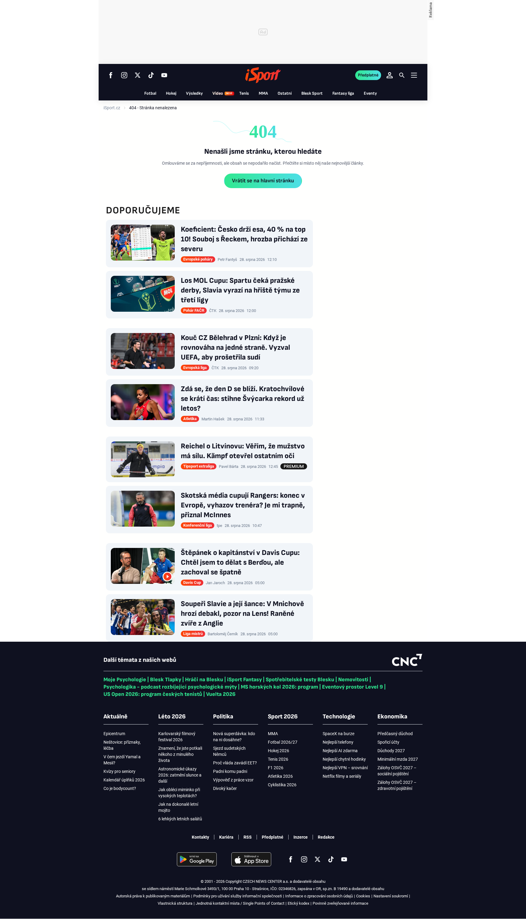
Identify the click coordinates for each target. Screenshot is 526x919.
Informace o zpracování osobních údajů (319, 896)
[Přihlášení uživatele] (390, 75)
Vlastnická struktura (175, 903)
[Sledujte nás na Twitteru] (137, 75)
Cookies (363, 896)
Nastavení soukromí (390, 896)
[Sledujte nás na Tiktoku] (151, 75)
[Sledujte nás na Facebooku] (111, 75)
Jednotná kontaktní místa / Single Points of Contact (240, 903)
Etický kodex (298, 903)
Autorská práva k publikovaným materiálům (153, 896)
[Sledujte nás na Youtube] (164, 75)
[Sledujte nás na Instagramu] (124, 75)
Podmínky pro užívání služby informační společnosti (237, 896)
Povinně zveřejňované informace (340, 903)
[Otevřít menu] (414, 75)
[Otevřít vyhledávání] (402, 75)
